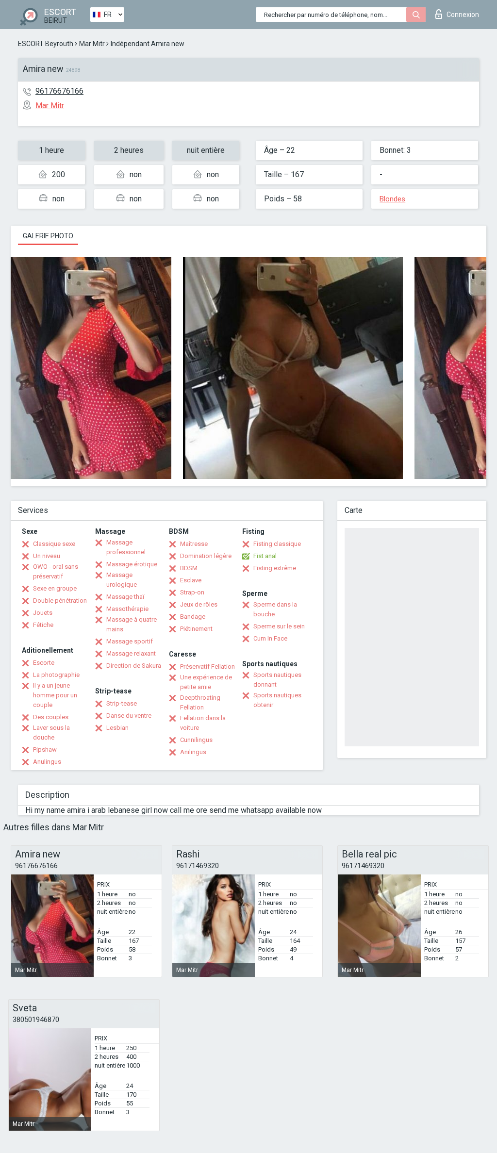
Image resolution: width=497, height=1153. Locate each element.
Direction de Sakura (133, 665)
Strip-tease (121, 703)
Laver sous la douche (51, 732)
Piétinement (196, 628)
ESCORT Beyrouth (45, 44)
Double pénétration (60, 600)
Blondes (392, 199)
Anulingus (47, 761)
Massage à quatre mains (131, 624)
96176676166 (59, 91)
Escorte (43, 662)
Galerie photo (48, 236)
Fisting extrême (274, 568)
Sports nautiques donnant (277, 679)
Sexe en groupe (55, 588)
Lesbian (117, 727)
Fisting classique (277, 543)
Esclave (190, 580)
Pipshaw (45, 749)
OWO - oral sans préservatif (55, 571)
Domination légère (206, 556)
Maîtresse (194, 543)
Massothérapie (127, 608)
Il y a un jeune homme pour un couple (55, 695)
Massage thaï (125, 596)
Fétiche (43, 624)
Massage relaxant (131, 653)
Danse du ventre (128, 715)
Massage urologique (121, 579)
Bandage (192, 616)
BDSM (189, 568)
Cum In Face (270, 638)
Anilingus (193, 752)
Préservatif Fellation (207, 666)
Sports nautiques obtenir (277, 700)
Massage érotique (131, 564)
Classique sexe (54, 543)
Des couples (50, 717)
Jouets (42, 612)
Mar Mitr (92, 44)
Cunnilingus (196, 739)
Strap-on (192, 592)
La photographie (56, 674)
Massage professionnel (126, 547)
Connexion (463, 14)
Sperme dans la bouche (275, 609)
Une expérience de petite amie (206, 682)
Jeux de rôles (198, 604)
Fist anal (265, 556)
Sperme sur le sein (279, 626)
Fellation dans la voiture (203, 722)
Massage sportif (129, 641)
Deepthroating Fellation (200, 702)
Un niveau (46, 556)
